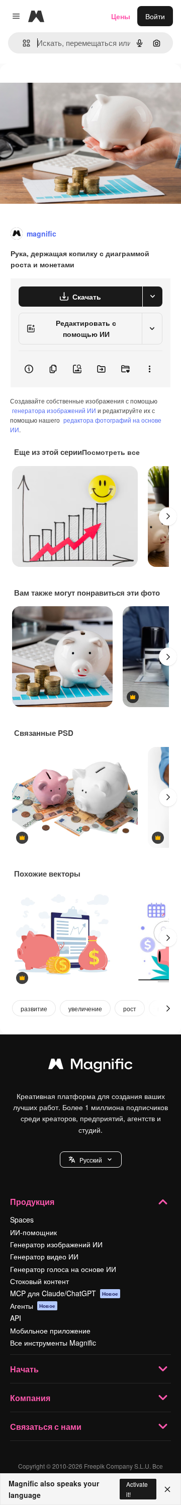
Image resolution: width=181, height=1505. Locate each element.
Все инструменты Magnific (53, 1343)
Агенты (32, 1306)
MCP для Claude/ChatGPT (64, 1293)
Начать (24, 1369)
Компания (30, 1398)
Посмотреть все (111, 452)
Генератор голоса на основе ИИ (63, 1269)
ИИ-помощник (33, 1232)
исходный (67, 86)
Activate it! (137, 1489)
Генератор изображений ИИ (56, 1244)
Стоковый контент (39, 1281)
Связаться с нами (45, 1426)
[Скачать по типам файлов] (152, 296)
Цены (120, 16)
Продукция (32, 1201)
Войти (155, 16)
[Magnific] (90, 1066)
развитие (34, 1008)
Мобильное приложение (50, 1330)
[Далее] (168, 516)
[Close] (167, 1489)
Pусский (90, 1159)
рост (129, 1008)
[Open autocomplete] (22, 43)
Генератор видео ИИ (44, 1256)
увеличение (85, 1008)
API (15, 1318)
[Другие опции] (149, 369)
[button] (91, 1159)
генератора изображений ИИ (54, 410)
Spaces (22, 1219)
